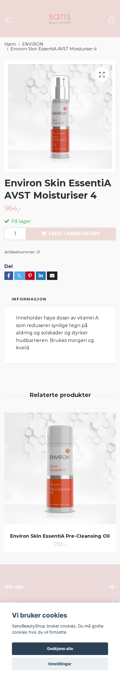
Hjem (10, 44)
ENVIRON (32, 44)
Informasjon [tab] (29, 299)
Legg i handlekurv (74, 233)
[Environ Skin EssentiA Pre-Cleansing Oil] (60, 470)
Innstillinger (60, 663)
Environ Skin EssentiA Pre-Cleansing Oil (60, 536)
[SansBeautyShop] (59, 20)
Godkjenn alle (60, 648)
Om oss (13, 586)
